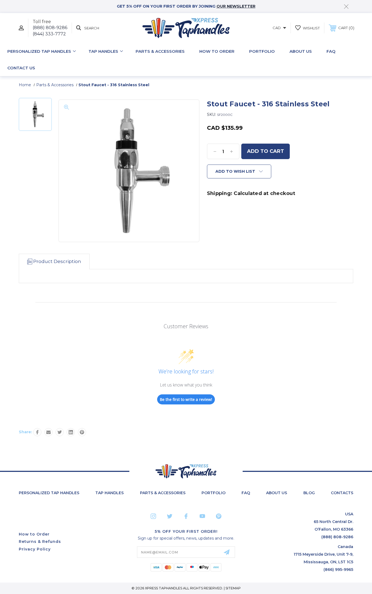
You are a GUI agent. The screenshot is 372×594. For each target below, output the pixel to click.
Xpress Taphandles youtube (202, 516)
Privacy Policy (35, 549)
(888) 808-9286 (50, 27)
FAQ (331, 51)
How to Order (216, 51)
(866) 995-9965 (338, 569)
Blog (309, 492)
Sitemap (233, 588)
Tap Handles (103, 51)
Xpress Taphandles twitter (170, 516)
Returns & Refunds (40, 541)
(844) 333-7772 (49, 33)
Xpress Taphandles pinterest (219, 516)
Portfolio (262, 51)
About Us (300, 51)
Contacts (342, 492)
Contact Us (21, 67)
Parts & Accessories (160, 51)
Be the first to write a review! (186, 399)
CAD (277, 28)
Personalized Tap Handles (39, 51)
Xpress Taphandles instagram (153, 516)
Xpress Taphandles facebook (186, 516)
